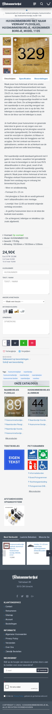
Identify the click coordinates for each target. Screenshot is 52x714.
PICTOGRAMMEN (36, 446)
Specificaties (25, 79)
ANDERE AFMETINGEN (11, 297)
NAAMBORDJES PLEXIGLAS (11, 391)
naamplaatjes (37, 375)
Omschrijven (10, 79)
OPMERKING (7, 317)
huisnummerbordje (10, 375)
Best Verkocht (11, 537)
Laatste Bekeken (28, 537)
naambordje (28, 372)
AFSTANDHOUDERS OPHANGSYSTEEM (13, 500)
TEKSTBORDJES (12, 446)
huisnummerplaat (14, 372)
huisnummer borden (11, 378)
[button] (7, 37)
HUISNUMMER (8, 268)
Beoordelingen (41, 79)
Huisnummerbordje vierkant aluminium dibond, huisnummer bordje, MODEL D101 (17, 549)
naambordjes (24, 375)
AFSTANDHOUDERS (10, 307)
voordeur (36, 378)
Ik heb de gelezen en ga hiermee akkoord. (27, 696)
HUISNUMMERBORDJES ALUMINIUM (38, 391)
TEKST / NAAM (8, 278)
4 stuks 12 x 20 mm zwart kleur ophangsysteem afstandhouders (41, 547)
